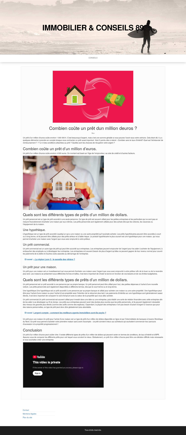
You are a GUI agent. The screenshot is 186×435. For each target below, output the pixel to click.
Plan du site (27, 417)
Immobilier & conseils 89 (92, 27)
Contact (26, 410)
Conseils (93, 57)
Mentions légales (29, 413)
